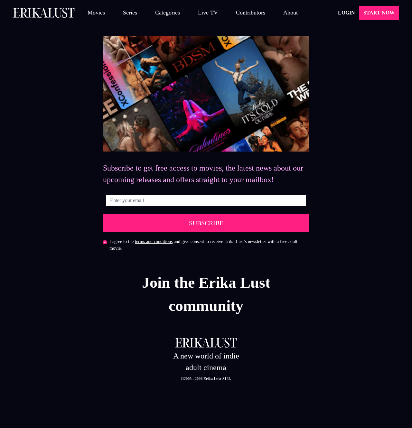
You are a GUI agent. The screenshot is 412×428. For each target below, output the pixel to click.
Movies (96, 12)
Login (346, 12)
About (290, 12)
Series (130, 12)
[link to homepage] (44, 13)
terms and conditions (154, 241)
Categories (167, 12)
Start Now (379, 12)
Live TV (208, 12)
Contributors (250, 12)
